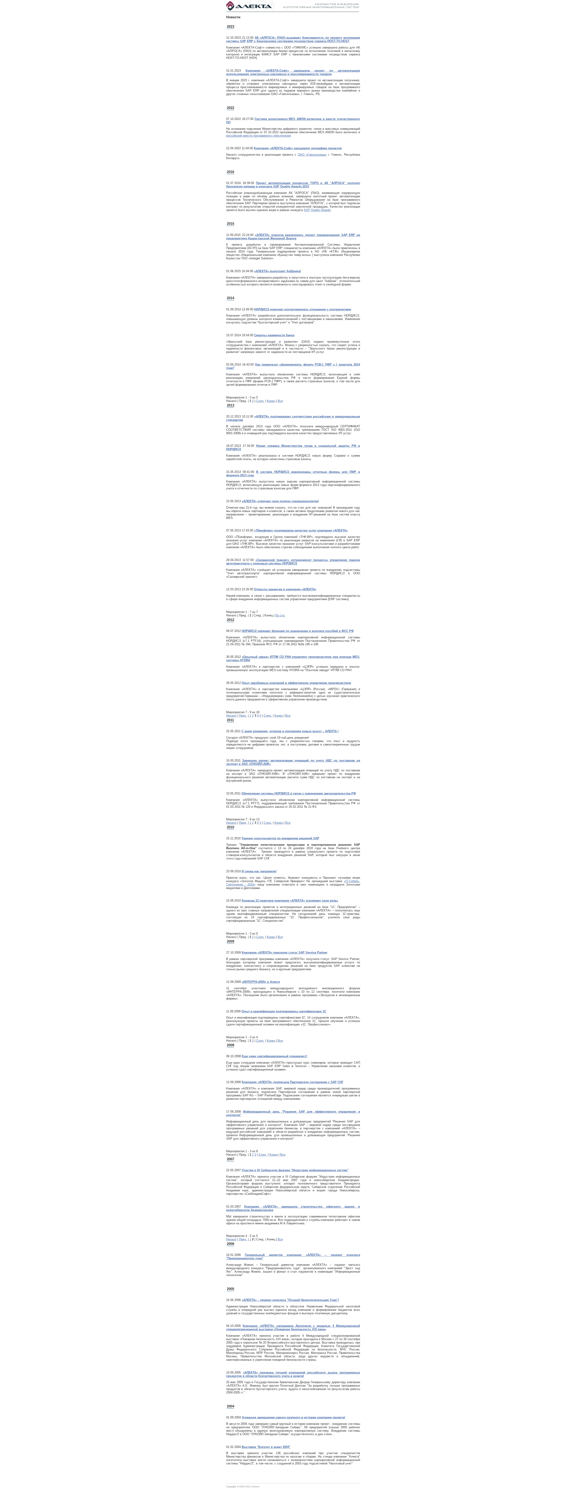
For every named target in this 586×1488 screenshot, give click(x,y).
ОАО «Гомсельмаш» (312, 154)
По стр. (280, 615)
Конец (271, 401)
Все (280, 401)
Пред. (243, 715)
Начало (231, 715)
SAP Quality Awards (317, 210)
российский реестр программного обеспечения (258, 135)
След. (260, 401)
